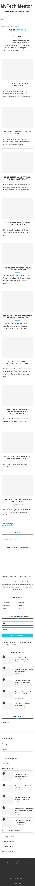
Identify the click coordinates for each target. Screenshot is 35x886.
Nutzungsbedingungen (9, 758)
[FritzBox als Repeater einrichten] (17, 69)
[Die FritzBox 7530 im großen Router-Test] (7, 660)
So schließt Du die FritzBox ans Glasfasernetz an (17, 178)
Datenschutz (6, 763)
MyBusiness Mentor (8, 841)
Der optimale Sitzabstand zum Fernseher (23, 704)
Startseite (4, 26)
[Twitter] (13, 862)
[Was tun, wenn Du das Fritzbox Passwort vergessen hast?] (17, 395)
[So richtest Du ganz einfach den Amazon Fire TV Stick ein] (7, 694)
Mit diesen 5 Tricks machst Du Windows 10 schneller (17, 317)
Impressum (5, 754)
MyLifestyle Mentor (8, 837)
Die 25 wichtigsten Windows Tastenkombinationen (17, 458)
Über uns (5, 744)
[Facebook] (26, 19)
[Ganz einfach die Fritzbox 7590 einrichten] (17, 208)
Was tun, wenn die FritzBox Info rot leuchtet (24, 670)
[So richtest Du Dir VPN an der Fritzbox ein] (17, 485)
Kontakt (4, 749)
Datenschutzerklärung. (9, 644)
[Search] (33, 19)
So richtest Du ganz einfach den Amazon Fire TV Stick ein (24, 694)
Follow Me (5, 722)
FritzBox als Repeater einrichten (17, 85)
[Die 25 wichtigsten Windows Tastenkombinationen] (17, 442)
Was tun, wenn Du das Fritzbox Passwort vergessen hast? (17, 411)
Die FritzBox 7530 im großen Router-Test (21, 659)
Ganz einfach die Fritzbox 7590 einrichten (17, 223)
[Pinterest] (21, 862)
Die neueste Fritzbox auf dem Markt (17, 133)
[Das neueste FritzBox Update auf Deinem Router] (17, 253)
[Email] (26, 862)
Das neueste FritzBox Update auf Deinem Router (17, 269)
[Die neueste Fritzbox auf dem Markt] (17, 117)
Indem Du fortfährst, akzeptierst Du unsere (16, 643)
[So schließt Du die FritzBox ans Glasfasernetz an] (17, 162)
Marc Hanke (18, 36)
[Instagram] (17, 862)
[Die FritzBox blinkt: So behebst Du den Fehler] (17, 347)
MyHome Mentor (7, 851)
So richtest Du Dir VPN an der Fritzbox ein (17, 500)
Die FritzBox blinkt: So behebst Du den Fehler (17, 362)
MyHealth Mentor (7, 846)
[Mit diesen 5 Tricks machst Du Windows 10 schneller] (17, 301)
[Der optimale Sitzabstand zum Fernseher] (7, 706)
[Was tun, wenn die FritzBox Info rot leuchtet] (7, 672)
